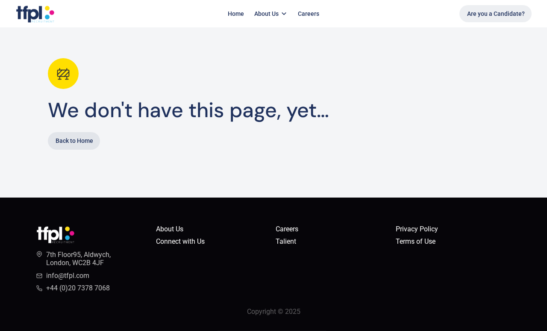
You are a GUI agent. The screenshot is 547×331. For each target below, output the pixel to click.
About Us (169, 229)
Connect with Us (180, 241)
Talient (287, 241)
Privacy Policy (417, 229)
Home (236, 13)
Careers (308, 13)
